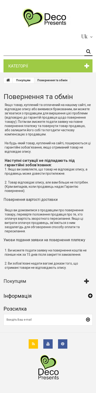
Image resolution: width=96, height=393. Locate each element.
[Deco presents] (46, 18)
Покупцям (14, 281)
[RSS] (33, 344)
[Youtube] (48, 344)
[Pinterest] (62, 344)
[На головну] (8, 80)
